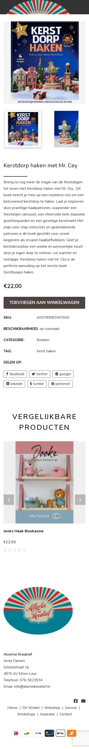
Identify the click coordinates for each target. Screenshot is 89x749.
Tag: (8, 351)
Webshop (52, 707)
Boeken (43, 340)
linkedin (16, 383)
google (65, 374)
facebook (16, 374)
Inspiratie (47, 714)
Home (12, 707)
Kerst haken (46, 351)
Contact (66, 714)
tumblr (38, 383)
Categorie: (14, 340)
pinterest (63, 383)
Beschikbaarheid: (20, 328)
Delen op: (13, 362)
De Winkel (31, 707)
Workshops (26, 714)
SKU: (8, 317)
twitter (42, 374)
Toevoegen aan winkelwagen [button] (29, 542)
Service (71, 707)
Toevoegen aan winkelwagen (44, 302)
